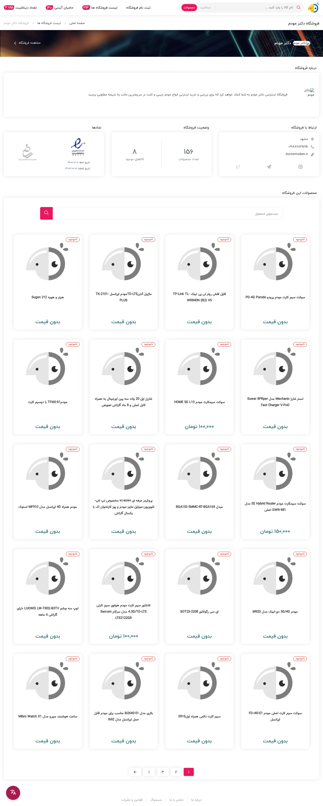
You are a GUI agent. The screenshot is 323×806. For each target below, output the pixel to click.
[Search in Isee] (298, 7)
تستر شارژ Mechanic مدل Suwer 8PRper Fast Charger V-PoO (275, 402)
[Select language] (13, 793)
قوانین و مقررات (132, 799)
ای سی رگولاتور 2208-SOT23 (199, 611)
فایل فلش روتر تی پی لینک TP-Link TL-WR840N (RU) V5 (199, 297)
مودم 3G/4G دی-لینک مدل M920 (275, 611)
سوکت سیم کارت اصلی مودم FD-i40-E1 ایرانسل (275, 716)
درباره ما (196, 799)
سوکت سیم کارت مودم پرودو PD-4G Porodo (275, 297)
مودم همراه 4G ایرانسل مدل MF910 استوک (47, 507)
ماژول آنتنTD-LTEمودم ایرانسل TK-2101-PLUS (124, 297)
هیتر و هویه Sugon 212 (48, 297)
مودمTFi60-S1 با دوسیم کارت (47, 402)
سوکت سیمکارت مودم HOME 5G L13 (199, 402)
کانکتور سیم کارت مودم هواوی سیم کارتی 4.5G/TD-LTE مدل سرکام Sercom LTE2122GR (123, 612)
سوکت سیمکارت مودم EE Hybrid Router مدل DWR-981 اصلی (275, 507)
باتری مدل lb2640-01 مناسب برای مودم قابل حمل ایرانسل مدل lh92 (123, 716)
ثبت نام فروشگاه (138, 7)
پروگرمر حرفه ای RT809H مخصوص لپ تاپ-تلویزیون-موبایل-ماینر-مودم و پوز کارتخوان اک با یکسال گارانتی (123, 507)
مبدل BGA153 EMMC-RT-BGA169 (199, 507)
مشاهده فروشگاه (29, 43)
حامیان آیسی (60, 7)
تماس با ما (176, 799)
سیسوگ (156, 799)
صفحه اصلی (76, 23)
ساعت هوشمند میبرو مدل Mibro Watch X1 (47, 716)
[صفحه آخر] (135, 771)
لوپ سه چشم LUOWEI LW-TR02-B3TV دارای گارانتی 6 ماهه (47, 611)
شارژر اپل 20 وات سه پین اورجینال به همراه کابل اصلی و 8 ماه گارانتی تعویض (123, 402)
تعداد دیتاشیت (21, 7)
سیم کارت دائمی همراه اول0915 (199, 716)
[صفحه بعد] (149, 771)
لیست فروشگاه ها (100, 7)
